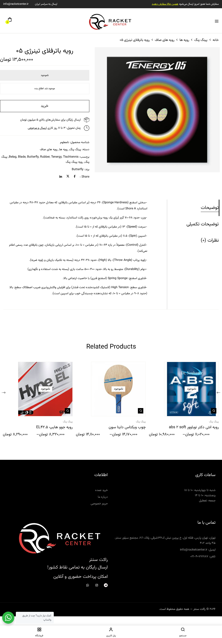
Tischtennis (70, 157)
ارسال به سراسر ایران (46, 4)
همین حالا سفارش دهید (165, 4)
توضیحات (210, 208)
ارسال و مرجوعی (37, 128)
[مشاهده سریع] (213, 410)
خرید (44, 106)
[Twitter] (67, 176)
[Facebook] (74, 176)
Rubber (45, 157)
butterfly (33, 157)
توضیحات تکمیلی (202, 224)
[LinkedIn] (60, 176)
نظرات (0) (210, 240)
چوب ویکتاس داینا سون (127, 427)
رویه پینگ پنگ (74, 162)
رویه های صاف (164, 40)
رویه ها (184, 40)
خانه (216, 40)
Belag (12, 157)
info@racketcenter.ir (15, 4)
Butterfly (77, 169)
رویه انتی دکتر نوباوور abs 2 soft (194, 427)
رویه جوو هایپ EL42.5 (54, 427)
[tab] (193, 208)
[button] (9, 21)
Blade (22, 157)
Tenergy (56, 157)
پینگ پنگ (200, 40)
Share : (84, 176)
